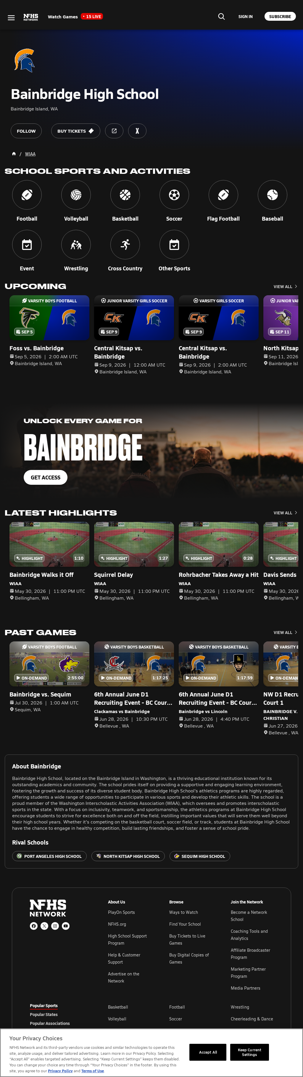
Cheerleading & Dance (252, 1019)
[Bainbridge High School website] (114, 130)
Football (177, 1007)
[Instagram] (55, 926)
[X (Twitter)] (44, 926)
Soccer (175, 1019)
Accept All (208, 1052)
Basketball (118, 1007)
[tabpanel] (190, 1018)
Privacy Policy (60, 1070)
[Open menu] (11, 17)
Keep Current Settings (250, 1052)
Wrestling (240, 1007)
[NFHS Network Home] (31, 17)
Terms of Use (92, 1070)
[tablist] (59, 1014)
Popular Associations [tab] (50, 1023)
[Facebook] (34, 926)
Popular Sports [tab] (44, 1005)
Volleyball (117, 1019)
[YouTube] (66, 926)
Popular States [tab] (44, 1014)
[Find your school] (221, 16)
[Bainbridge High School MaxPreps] (137, 130)
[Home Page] (14, 153)
